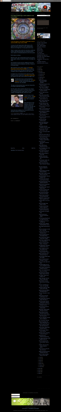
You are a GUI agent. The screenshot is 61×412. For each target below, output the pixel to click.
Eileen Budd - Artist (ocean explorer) (43, 56)
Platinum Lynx (39, 48)
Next (23, 114)
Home (23, 148)
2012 (39, 368)
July (40, 357)
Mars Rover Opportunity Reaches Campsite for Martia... (43, 168)
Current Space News (40, 53)
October (40, 75)
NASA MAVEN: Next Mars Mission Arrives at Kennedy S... (44, 282)
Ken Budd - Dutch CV (40, 44)
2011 (39, 370)
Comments (15, 396)
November (41, 74)
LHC (21, 114)
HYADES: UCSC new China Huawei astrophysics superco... (44, 346)
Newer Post (13, 148)
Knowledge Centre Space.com (42, 55)
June (40, 358)
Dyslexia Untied (39, 49)
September (41, 77)
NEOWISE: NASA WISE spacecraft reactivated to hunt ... (43, 157)
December (41, 72)
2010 (39, 371)
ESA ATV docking (40, 50)
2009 (39, 373)
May (40, 360)
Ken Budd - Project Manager (42, 42)
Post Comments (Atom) (20, 150)
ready (33, 114)
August (40, 78)
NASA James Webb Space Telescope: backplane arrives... (43, 123)
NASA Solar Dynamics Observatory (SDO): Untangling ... (43, 81)
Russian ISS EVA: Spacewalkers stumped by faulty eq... (44, 142)
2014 (39, 69)
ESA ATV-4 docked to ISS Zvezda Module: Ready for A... (44, 342)
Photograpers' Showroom (41, 46)
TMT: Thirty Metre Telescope (44, 320)
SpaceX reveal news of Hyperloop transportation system (43, 215)
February (41, 365)
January (40, 366)
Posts (14, 394)
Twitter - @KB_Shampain (41, 45)
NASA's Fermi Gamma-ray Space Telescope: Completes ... (44, 164)
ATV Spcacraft (39, 52)
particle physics (28, 114)
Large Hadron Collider (15, 114)
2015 (39, 68)
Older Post (33, 148)
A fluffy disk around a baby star (44, 134)
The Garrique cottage (40, 57)
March (40, 363)
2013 (39, 71)
